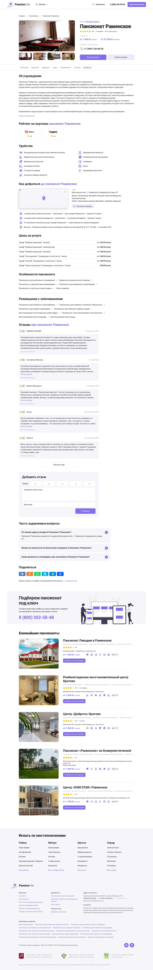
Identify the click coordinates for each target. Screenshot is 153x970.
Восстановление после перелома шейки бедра (38, 313)
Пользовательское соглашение (62, 896)
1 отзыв (81, 721)
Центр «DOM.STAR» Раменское (85, 787)
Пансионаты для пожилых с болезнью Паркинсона (80, 305)
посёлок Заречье (114, 852)
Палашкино (112, 857)
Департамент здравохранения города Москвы (122, 956)
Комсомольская (78, 198)
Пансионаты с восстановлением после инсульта (82, 313)
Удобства (35, 67)
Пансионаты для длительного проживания (37, 280)
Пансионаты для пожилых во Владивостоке (35, 928)
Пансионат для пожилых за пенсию (100, 937)
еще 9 (114, 695)
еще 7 (114, 728)
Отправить (85, 511)
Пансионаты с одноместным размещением (37, 284)
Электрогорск (113, 848)
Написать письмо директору (29, 908)
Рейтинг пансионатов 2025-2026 (31, 912)
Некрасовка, (83, 201)
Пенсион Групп (92, 21)
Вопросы (87, 67)
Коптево (22, 857)
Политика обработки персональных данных (64, 900)
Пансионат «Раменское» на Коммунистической (97, 750)
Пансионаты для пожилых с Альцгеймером (37, 305)
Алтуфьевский (25, 852)
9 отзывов (99, 31)
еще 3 (114, 801)
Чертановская (54, 852)
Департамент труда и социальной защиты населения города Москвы (39, 956)
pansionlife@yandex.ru (96, 901)
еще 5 (114, 654)
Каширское (82, 866)
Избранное (100, 4)
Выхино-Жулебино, (97, 201)
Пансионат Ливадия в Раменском (87, 640)
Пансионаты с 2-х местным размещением (75, 644)
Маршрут (46, 67)
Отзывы (77, 67)
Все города (111, 870)
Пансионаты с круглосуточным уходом (35, 288)
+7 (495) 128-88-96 (93, 48)
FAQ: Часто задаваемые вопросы (31, 902)
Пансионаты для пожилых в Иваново (67, 928)
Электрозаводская (113, 196)
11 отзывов (83, 688)
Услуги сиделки (62, 288)
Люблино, (109, 201)
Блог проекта (24, 899)
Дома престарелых (26, 924)
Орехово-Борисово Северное (31, 861)
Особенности (65, 67)
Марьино (117, 201)
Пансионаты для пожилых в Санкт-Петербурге (88, 924)
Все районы (24, 870)
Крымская (52, 866)
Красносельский (26, 866)
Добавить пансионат (59, 912)
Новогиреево (24, 848)
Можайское (82, 861)
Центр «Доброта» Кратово (82, 714)
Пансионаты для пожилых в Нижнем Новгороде (36, 931)
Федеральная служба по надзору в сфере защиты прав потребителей (81, 956)
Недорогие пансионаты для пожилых (74, 280)
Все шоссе (82, 870)
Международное (84, 852)
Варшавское (83, 848)
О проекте (22, 896)
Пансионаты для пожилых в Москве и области (52, 924)
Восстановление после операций (32, 317)
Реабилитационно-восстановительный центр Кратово (95, 679)
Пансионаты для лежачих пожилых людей (72, 309)
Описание (24, 67)
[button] (21, 35)
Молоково (111, 861)
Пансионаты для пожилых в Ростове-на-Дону (73, 931)
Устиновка (111, 866)
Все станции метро (56, 870)
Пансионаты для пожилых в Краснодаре (97, 928)
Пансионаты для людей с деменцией (34, 309)
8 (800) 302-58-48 (117, 4)
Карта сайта (55, 904)
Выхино (101, 196)
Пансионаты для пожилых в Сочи (103, 931)
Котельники (83, 196)
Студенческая (54, 861)
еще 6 (114, 769)
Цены (55, 67)
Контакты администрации (28, 905)
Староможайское (85, 857)
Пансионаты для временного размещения (77, 284)
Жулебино (93, 196)
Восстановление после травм (62, 317)
